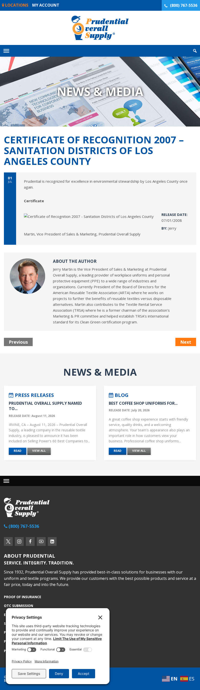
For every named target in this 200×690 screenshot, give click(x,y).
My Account (45, 5)
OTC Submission (18, 605)
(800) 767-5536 (183, 5)
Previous (18, 342)
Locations (16, 5)
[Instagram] (19, 541)
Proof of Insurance (22, 597)
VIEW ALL (39, 451)
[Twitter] (8, 541)
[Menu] (6, 480)
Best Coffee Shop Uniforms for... (143, 403)
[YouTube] (41, 541)
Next (185, 342)
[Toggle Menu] (6, 51)
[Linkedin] (52, 541)
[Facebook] (30, 541)
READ (17, 451)
